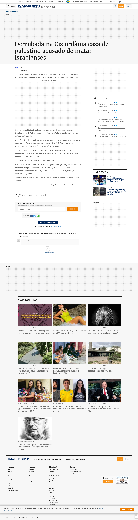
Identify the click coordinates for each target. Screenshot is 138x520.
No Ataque (52, 498)
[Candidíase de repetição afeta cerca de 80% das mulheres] (69, 315)
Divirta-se (52, 504)
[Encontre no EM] (115, 6)
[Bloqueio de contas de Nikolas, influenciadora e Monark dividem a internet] (69, 390)
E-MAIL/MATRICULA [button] (49, 252)
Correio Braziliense (75, 472)
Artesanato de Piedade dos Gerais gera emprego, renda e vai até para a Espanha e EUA (34, 408)
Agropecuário (53, 500)
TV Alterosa (93, 2)
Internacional (48, 6)
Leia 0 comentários (47, 223)
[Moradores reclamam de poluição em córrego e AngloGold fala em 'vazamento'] (35, 353)
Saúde (9, 482)
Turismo (51, 482)
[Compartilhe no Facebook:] (103, 403)
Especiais (52, 474)
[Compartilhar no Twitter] (34, 216)
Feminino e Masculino (55, 486)
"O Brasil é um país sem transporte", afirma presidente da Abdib (103, 408)
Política (10, 472)
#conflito (44, 195)
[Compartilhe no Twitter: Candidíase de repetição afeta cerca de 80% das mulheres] (70, 328)
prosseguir (127, 509)
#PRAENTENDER (54, 476)
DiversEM (10, 480)
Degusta (51, 488)
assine (60, 226)
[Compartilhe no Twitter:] (105, 403)
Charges (51, 480)
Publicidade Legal (13, 490)
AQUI (119, 2)
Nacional (10, 476)
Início (7, 11)
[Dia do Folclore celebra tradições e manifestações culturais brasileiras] (99, 180)
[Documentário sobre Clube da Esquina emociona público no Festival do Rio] (69, 353)
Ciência (51, 484)
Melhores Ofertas (80, 2)
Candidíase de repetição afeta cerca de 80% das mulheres (69, 331)
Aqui (30, 478)
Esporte (29, 2)
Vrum (30, 480)
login (53, 226)
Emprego (51, 478)
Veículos (52, 2)
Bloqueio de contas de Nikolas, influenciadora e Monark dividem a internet (69, 408)
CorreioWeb (73, 470)
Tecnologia (52, 490)
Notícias (20, 2)
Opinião (51, 472)
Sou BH (112, 2)
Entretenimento (40, 2)
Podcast (51, 496)
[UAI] (68, 1)
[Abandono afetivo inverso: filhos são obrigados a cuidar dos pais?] (104, 315)
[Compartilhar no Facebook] (31, 216)
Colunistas (11, 484)
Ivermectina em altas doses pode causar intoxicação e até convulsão (34, 331)
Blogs (30, 476)
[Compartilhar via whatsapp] (38, 216)
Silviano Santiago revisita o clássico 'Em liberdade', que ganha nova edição (35, 446)
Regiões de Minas (54, 470)
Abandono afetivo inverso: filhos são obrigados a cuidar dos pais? (103, 331)
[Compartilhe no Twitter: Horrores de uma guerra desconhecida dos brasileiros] (105, 366)
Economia (11, 474)
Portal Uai (31, 470)
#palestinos (34, 195)
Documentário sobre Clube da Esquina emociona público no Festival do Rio (67, 370)
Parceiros (104, 2)
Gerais (10, 470)
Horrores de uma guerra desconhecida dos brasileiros (101, 369)
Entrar (128, 6)
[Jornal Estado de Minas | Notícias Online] (29, 6)
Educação (11, 488)
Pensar (51, 494)
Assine (121, 6)
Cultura (10, 486)
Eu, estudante (74, 474)
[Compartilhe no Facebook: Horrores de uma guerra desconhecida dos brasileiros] (103, 366)
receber (72, 209)
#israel (25, 195)
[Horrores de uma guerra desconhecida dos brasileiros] (104, 353)
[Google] (48, 250)
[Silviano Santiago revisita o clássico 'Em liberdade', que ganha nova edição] (35, 428)
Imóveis (60, 2)
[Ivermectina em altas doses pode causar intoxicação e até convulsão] (35, 315)
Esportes (51, 492)
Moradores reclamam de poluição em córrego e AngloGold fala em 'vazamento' (33, 370)
